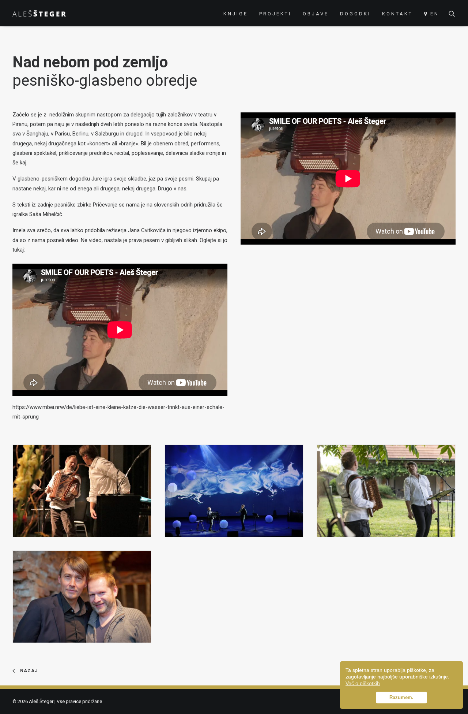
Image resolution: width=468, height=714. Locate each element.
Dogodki (355, 13)
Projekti (275, 13)
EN (434, 13)
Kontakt (397, 13)
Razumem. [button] (401, 697)
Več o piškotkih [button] (363, 683)
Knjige (235, 13)
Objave (316, 13)
